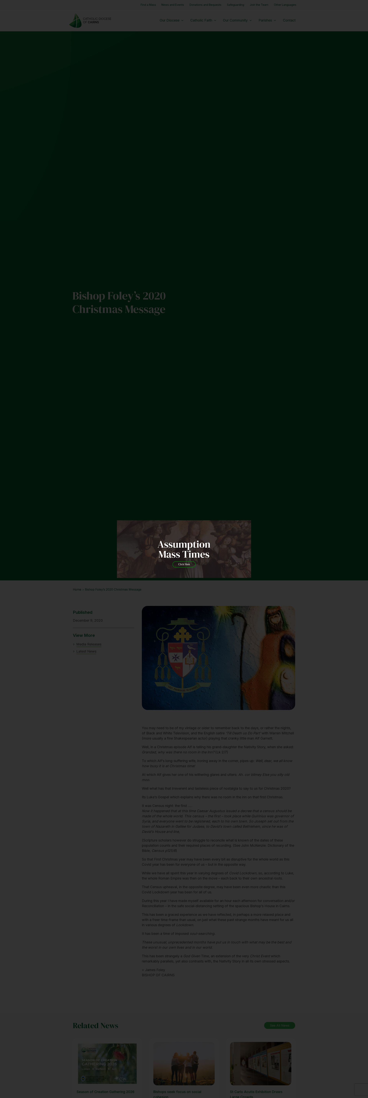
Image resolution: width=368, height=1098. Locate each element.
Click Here (184, 564)
